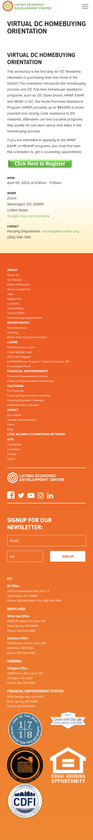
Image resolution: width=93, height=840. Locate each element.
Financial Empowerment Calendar (28, 395)
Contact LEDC (16, 313)
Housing (12, 332)
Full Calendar (15, 391)
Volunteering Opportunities (24, 318)
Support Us (14, 299)
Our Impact (14, 415)
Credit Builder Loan (19, 352)
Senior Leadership (19, 289)
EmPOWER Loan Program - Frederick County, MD (38, 361)
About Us (13, 275)
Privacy (11, 454)
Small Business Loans (21, 347)
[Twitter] (21, 497)
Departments (18, 322)
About (12, 270)
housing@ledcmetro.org (60, 231)
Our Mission (15, 280)
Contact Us (14, 444)
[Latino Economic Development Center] (27, 6)
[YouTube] (31, 497)
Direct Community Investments (27, 337)
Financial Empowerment (27, 371)
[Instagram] (41, 497)
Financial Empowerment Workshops (30, 381)
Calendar (15, 386)
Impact (13, 410)
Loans (12, 342)
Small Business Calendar (23, 405)
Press (10, 424)
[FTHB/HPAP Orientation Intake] (40, 163)
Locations (13, 303)
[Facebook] (11, 497)
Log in (11, 459)
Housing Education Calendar (25, 400)
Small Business (17, 328)
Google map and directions (28, 216)
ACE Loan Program (19, 357)
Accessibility (15, 308)
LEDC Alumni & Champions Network (36, 434)
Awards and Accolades (21, 420)
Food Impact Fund (19, 366)
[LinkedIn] (50, 497)
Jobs (10, 294)
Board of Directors (18, 284)
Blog (10, 429)
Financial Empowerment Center (27, 376)
